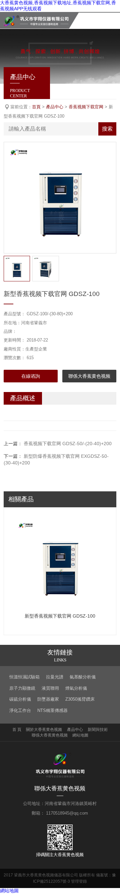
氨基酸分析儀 (83, 676)
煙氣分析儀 (76, 688)
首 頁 (16, 730)
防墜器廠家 (48, 699)
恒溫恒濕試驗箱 (24, 676)
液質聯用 (50, 688)
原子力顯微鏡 (22, 688)
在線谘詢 (30, 376)
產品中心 (54, 106)
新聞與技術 (98, 730)
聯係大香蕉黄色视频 (89, 376)
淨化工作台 (20, 710)
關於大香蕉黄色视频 (44, 730)
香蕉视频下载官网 (86, 106)
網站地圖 (80, 735)
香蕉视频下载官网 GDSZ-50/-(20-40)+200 (68, 443)
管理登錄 (79, 881)
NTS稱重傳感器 (52, 710)
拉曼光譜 (54, 676)
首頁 (36, 106)
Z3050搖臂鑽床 (80, 699)
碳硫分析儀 (20, 699)
